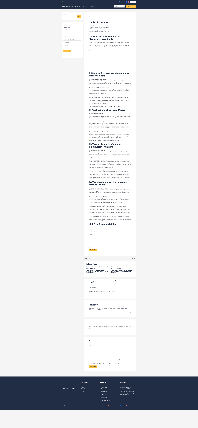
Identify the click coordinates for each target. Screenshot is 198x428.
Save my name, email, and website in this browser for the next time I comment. (105, 363)
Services (82, 391)
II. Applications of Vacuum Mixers (96, 28)
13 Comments (88, 273)
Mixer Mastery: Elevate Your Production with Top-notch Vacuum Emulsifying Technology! (121, 271)
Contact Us (83, 388)
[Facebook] (119, 2)
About (82, 390)
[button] (93, 6)
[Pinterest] (126, 2)
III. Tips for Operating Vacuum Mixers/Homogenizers (99, 30)
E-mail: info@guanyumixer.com (99, 1)
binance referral (93, 287)
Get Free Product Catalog (94, 32)
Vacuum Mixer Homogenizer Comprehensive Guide (99, 25)
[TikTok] (124, 2)
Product (82, 387)
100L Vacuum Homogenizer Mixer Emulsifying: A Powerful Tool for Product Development (97, 271)
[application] (69, 6)
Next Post (134, 258)
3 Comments (91, 18)
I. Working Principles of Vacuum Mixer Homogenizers (99, 27)
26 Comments (113, 273)
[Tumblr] (128, 2)
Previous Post (87, 258)
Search (64, 14)
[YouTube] (121, 2)
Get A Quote (130, 6)
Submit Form (67, 51)
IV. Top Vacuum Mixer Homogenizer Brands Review (99, 31)
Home (82, 385)
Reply (130, 294)
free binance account (94, 304)
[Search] (124, 6)
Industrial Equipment (98, 18)
